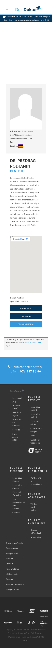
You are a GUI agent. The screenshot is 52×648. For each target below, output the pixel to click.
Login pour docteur (17, 479)
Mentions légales (16, 414)
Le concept (17, 398)
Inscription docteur (17, 486)
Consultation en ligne (36, 430)
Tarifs (32, 435)
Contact (16, 512)
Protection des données (17, 422)
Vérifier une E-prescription (36, 481)
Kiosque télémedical (35, 531)
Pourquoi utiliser (34, 422)
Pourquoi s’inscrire (16, 493)
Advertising (35, 537)
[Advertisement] (26, 56)
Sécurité (16, 429)
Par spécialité (12, 553)
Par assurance (12, 548)
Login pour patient (35, 408)
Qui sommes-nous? (16, 405)
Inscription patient (35, 415)
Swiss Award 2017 (15, 437)
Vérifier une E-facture (33, 507)
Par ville (9, 563)
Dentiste (17, 171)
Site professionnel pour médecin (18, 504)
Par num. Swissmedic (15, 584)
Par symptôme (12, 569)
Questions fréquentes (35, 441)
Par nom (9, 558)
